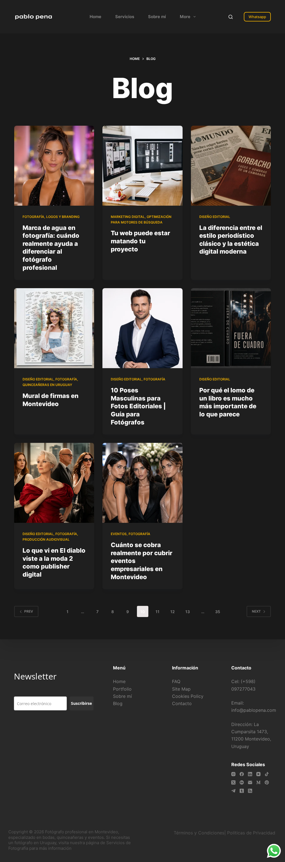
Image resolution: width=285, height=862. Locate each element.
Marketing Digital (128, 217)
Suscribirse (81, 703)
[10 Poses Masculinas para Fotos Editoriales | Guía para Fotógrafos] (142, 328)
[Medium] (258, 782)
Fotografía (33, 217)
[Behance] (242, 782)
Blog (117, 703)
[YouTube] (258, 774)
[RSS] (250, 791)
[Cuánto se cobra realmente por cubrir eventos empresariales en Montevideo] (142, 483)
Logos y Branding (63, 217)
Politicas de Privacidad (252, 833)
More (185, 16)
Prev (28, 611)
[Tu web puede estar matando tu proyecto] (142, 166)
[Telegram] (233, 791)
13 (187, 611)
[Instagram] (233, 774)
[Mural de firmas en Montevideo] (54, 328)
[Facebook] (242, 774)
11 (157, 611)
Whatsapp (257, 16)
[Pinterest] (267, 782)
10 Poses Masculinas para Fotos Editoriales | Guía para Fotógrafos (138, 406)
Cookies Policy (187, 696)
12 (172, 611)
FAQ (176, 681)
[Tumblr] (242, 791)
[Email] (250, 782)
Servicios (124, 16)
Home (95, 16)
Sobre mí (157, 16)
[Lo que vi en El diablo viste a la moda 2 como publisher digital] (54, 483)
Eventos (119, 534)
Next (256, 611)
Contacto (182, 703)
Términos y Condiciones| (200, 833)
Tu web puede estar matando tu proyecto (140, 240)
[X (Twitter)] (233, 782)
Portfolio (122, 689)
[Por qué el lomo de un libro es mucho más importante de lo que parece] (231, 328)
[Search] (231, 17)
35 (217, 611)
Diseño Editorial (214, 217)
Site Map (181, 689)
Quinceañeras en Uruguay (47, 385)
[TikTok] (267, 774)
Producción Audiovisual (46, 539)
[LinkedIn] (250, 774)
